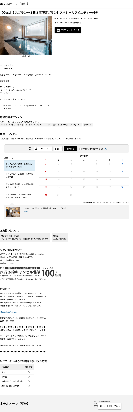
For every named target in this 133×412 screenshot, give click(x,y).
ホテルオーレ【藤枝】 (15, 4)
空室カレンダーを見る (70, 30)
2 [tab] (23, 53)
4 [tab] (29, 53)
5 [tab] (32, 53)
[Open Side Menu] (131, 4)
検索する (70, 148)
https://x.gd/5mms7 (8, 312)
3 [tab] (26, 53)
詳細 (26, 211)
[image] (26, 35)
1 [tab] (19, 53)
